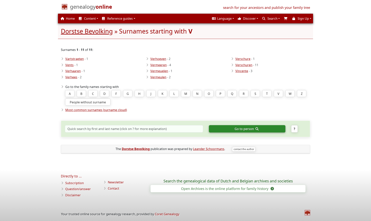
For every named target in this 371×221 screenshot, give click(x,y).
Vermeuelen (159, 71)
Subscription (74, 183)
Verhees (71, 77)
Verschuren (243, 65)
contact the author (244, 149)
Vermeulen (158, 77)
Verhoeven (158, 59)
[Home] (307, 212)
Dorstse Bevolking (87, 31)
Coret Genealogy (167, 214)
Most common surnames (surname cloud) (96, 110)
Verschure (242, 59)
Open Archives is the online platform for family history (225, 188)
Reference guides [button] (119, 18)
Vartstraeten (74, 59)
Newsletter (116, 182)
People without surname (88, 102)
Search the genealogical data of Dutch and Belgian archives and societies (228, 181)
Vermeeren (158, 65)
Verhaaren (73, 71)
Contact (113, 188)
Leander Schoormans (208, 149)
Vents (69, 65)
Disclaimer (73, 195)
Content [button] (89, 18)
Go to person (245, 129)
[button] (222, 18)
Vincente (241, 71)
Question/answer (78, 189)
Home (70, 18)
